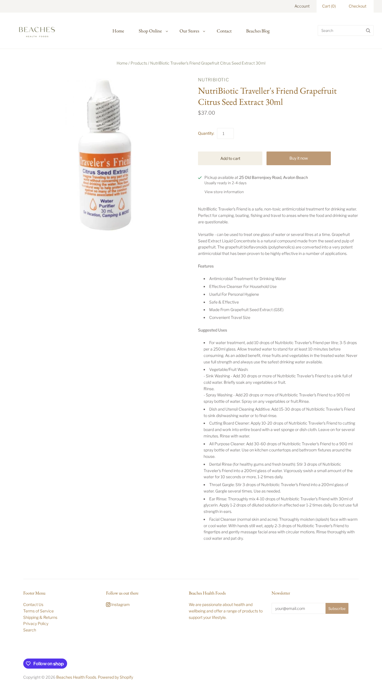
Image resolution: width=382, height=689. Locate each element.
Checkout (357, 6)
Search (29, 630)
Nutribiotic (213, 79)
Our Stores (189, 31)
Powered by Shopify (115, 677)
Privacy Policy (35, 623)
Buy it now (298, 158)
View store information (224, 192)
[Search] (368, 30)
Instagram (120, 604)
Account (302, 6)
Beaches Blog (258, 31)
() (329, 6)
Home (118, 31)
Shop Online (150, 31)
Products (139, 63)
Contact (224, 31)
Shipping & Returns (40, 617)
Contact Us (33, 604)
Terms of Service (38, 611)
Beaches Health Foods (76, 677)
